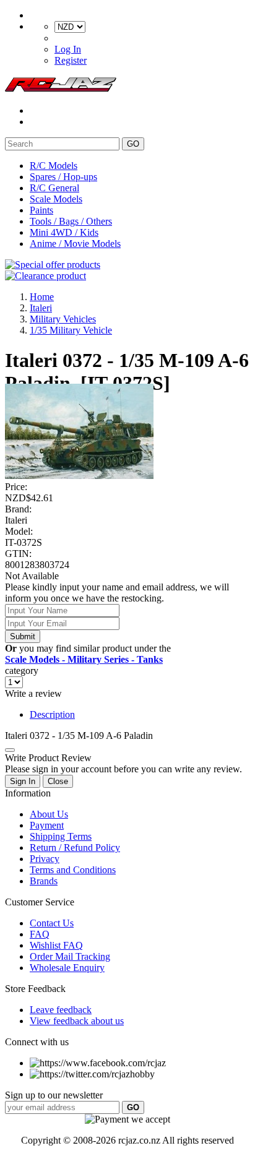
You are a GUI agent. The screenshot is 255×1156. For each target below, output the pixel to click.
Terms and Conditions (73, 870)
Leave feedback (61, 1009)
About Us (49, 814)
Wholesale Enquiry (67, 967)
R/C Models (53, 165)
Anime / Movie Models (75, 243)
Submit (22, 636)
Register (70, 60)
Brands (44, 881)
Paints (41, 210)
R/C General (54, 188)
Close (58, 781)
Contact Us (52, 923)
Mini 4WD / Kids (64, 232)
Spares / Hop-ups (63, 176)
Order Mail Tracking (70, 956)
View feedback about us (77, 1021)
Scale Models (56, 199)
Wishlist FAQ (56, 945)
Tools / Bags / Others (71, 221)
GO (133, 144)
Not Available (32, 576)
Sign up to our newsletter (54, 1095)
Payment (47, 825)
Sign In (22, 781)
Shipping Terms (61, 836)
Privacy (44, 858)
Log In (67, 49)
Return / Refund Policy (75, 847)
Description (52, 714)
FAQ (40, 934)
